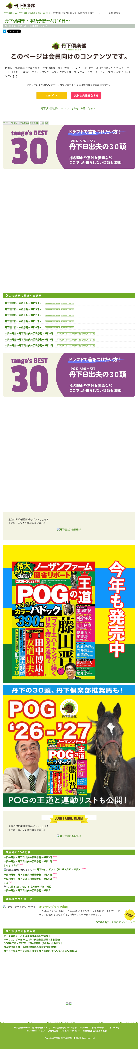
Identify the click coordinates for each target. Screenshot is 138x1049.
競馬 (46, 123)
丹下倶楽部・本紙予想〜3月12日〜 (23, 315)
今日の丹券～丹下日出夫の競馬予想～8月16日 (28, 874)
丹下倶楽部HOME (22, 1027)
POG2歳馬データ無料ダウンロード (114, 922)
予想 (42, 123)
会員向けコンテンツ (43, 13)
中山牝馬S (24, 123)
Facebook (31, 1031)
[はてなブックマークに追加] (4, 32)
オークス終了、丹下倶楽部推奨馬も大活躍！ (27, 936)
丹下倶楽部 (34, 123)
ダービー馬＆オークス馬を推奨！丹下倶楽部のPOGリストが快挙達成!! (41, 950)
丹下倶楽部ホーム (10, 13)
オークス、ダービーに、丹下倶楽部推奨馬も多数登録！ (33, 939)
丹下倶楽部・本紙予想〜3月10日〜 (37, 20)
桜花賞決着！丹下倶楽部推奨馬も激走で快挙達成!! (30, 947)
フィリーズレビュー (11, 123)
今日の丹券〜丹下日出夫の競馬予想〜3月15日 (29, 339)
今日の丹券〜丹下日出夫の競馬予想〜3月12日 (29, 345)
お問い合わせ (98, 1027)
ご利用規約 (53, 1031)
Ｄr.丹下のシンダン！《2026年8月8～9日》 (29, 886)
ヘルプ (42, 1031)
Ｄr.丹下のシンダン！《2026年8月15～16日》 (57, 869)
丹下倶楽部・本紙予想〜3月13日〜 (23, 303)
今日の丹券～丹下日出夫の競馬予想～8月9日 (27, 890)
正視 (6, 883)
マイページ (84, 1027)
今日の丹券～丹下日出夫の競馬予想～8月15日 (28, 878)
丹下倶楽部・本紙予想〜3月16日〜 (23, 327)
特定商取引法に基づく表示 (95, 1031)
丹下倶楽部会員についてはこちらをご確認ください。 (69, 108)
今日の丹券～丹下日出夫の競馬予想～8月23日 (28, 857)
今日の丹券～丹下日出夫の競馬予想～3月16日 (29, 333)
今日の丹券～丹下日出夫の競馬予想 (68, 334)
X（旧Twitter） (113, 1027)
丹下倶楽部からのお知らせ (65, 1027)
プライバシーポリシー (70, 1031)
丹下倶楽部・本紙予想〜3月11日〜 (23, 321)
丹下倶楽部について (41, 1027)
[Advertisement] (69, 201)
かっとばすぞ (11, 865)
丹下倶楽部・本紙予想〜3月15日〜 (23, 309)
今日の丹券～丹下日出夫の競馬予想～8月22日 (28, 861)
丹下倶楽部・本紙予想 (27, 13)
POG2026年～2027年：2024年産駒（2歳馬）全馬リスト (33, 943)
